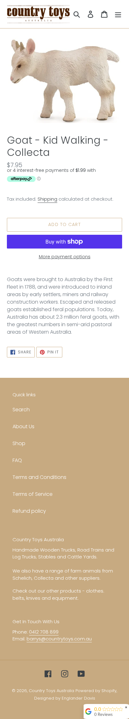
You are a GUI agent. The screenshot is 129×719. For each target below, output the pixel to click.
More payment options (64, 257)
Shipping (47, 199)
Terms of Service (33, 494)
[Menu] (118, 14)
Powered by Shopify (95, 691)
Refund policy (29, 511)
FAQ (17, 460)
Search (21, 409)
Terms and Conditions (39, 477)
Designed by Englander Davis (64, 698)
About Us (23, 426)
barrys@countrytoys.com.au (59, 638)
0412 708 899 (44, 632)
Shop (19, 443)
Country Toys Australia (51, 691)
